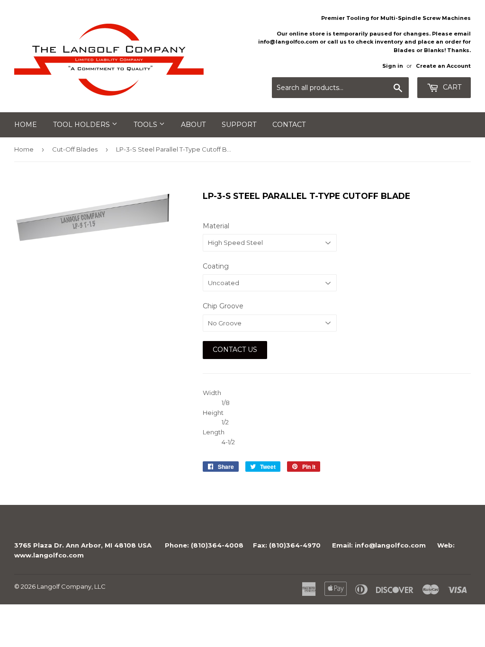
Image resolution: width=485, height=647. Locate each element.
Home (25, 124)
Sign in (392, 66)
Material (216, 226)
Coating (216, 266)
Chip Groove (223, 306)
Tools (146, 124)
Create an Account (443, 66)
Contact (288, 124)
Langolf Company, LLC (71, 586)
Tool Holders (82, 124)
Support (239, 124)
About (193, 124)
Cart (451, 87)
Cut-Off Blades (75, 149)
